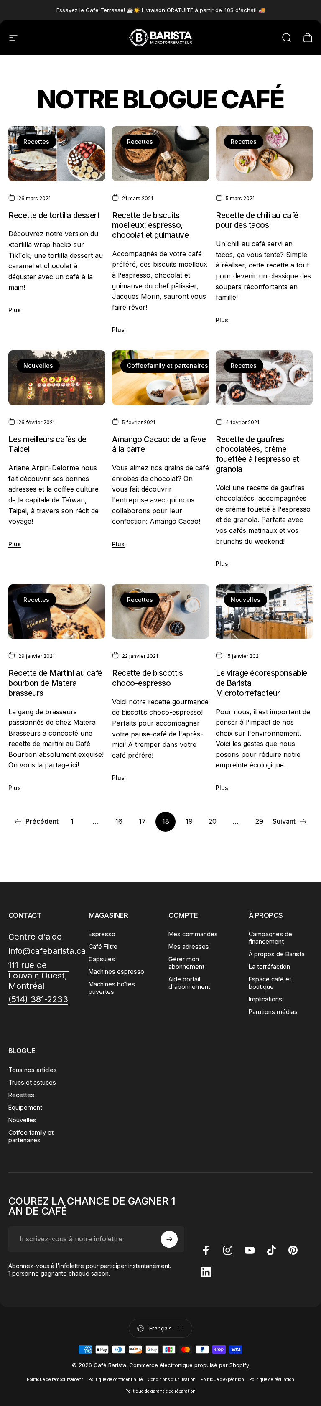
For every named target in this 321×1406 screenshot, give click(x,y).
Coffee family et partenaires (31, 1136)
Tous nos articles (32, 1069)
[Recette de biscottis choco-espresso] (160, 611)
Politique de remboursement (55, 1379)
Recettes (36, 141)
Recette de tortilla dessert (53, 215)
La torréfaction (269, 966)
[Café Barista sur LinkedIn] (206, 1272)
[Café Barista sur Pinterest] (293, 1250)
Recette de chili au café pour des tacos (257, 220)
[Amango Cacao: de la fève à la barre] (160, 377)
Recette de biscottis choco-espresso (147, 678)
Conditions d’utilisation (172, 1379)
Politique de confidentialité (115, 1379)
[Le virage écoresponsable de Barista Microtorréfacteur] (264, 611)
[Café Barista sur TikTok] (271, 1250)
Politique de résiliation (271, 1379)
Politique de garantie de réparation (160, 1391)
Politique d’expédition (222, 1379)
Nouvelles (38, 365)
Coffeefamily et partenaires (167, 365)
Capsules (102, 959)
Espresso (102, 933)
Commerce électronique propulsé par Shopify (189, 1365)
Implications (265, 999)
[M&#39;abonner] (169, 1239)
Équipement (25, 1107)
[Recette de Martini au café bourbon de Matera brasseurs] (56, 611)
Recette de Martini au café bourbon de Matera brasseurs (55, 683)
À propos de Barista (277, 954)
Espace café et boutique (270, 983)
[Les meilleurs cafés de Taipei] (56, 377)
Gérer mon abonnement (186, 962)
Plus (14, 309)
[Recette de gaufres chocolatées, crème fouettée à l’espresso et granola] (264, 377)
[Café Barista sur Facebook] (206, 1250)
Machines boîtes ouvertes (112, 988)
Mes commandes (193, 933)
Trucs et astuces (32, 1082)
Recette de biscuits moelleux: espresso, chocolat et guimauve (150, 225)
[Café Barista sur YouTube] (250, 1250)
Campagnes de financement (270, 937)
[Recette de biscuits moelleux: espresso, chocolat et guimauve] (160, 153)
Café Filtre (103, 946)
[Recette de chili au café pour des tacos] (264, 153)
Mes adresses (188, 946)
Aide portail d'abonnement (189, 983)
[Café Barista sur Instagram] (228, 1250)
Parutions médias (273, 1011)
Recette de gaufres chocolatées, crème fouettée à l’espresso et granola (257, 454)
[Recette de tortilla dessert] (56, 153)
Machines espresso (116, 971)
